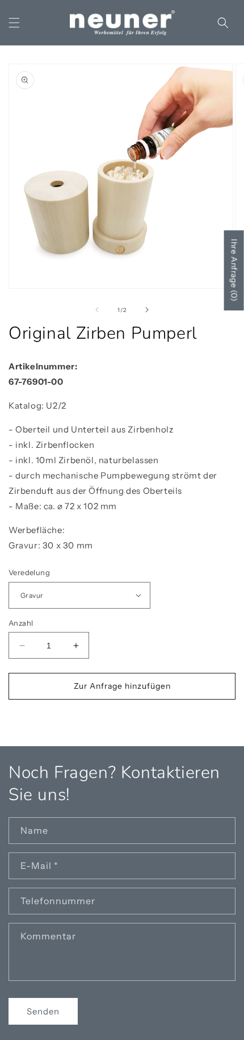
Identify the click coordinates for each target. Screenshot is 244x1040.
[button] (14, 22)
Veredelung (29, 572)
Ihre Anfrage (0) (234, 270)
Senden (43, 1011)
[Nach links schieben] (97, 309)
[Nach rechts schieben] (146, 309)
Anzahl (21, 622)
